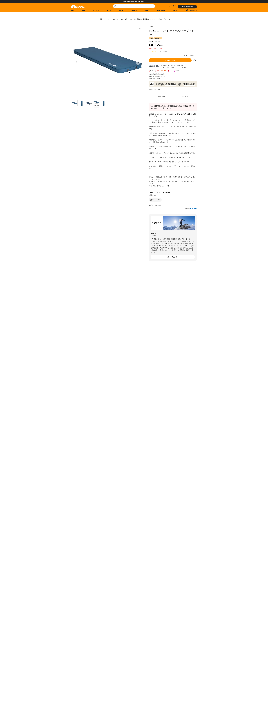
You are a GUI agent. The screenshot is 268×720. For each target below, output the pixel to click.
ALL (72, 10)
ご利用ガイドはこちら (155, 78)
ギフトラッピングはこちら (156, 74)
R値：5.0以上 (137, 19)
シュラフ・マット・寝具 (120, 19)
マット (130, 19)
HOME (99, 19)
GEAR (121, 10)
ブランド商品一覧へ (173, 257)
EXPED (151, 26)
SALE (146, 10)
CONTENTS (160, 10)
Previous (72, 1)
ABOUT (175, 10)
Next (196, 1)
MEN (83, 10)
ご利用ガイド (193, 10)
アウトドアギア (107, 19)
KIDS (109, 10)
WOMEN (96, 10)
